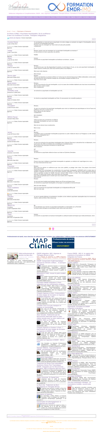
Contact (92, 17)
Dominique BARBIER (75, 376)
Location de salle (23, 257)
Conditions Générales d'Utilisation (71, 429)
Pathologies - (22, 17)
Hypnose (26, 416)
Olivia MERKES (73, 333)
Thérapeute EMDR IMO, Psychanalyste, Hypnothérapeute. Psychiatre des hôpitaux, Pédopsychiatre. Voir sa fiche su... (84, 380)
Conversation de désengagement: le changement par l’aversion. (49, 403)
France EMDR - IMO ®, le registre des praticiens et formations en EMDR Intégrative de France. (80, 255)
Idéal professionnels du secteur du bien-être (26, 254)
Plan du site (51, 432)
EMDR (9, 416)
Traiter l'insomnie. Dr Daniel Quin (48, 378)
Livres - (49, 17)
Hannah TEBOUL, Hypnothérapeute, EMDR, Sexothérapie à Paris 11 (49, 349)
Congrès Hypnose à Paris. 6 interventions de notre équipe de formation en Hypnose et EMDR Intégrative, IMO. (51, 295)
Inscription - (86, 17)
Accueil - (9, 17)
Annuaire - (15, 17)
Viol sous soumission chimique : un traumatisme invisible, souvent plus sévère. (79, 384)
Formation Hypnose (16, 416)
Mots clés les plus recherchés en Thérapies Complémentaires (53, 429)
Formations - (42, 17)
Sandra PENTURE (74, 286)
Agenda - (73, 17)
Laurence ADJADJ (74, 369)
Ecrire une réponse (15, 38)
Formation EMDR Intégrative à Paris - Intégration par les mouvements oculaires (50, 284)
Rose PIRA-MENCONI (75, 354)
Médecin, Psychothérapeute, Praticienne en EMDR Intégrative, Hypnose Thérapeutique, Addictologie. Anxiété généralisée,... (84, 296)
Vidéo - (69, 17)
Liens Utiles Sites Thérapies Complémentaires (34, 429)
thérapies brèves (50, 416)
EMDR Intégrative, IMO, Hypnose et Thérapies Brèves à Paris (49, 254)
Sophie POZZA (73, 361)
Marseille (51, 426)
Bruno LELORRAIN (74, 278)
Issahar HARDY (73, 263)
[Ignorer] (9, 48)
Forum (13, 31)
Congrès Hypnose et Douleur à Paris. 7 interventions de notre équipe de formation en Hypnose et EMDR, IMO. (51, 329)
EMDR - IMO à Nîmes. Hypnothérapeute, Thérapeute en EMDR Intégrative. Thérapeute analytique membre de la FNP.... (84, 343)
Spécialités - (29, 17)
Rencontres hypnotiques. (45, 357)
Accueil (8, 31)
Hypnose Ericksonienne (37, 416)
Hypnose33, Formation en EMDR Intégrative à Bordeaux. (79, 308)
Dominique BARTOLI (75, 299)
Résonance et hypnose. (45, 395)
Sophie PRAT (72, 325)
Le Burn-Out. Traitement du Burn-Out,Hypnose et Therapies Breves (48, 386)
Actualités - (79, 17)
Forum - (53, 17)
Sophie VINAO (72, 293)
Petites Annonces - (61, 17)
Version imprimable (26, 38)
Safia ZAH (71, 317)
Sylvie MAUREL (73, 340)
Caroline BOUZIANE (74, 270)
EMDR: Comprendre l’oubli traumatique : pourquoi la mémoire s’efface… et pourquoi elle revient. (51, 263)
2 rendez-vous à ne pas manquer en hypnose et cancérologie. (49, 307)
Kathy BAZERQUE (74, 346)
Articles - (36, 17)
